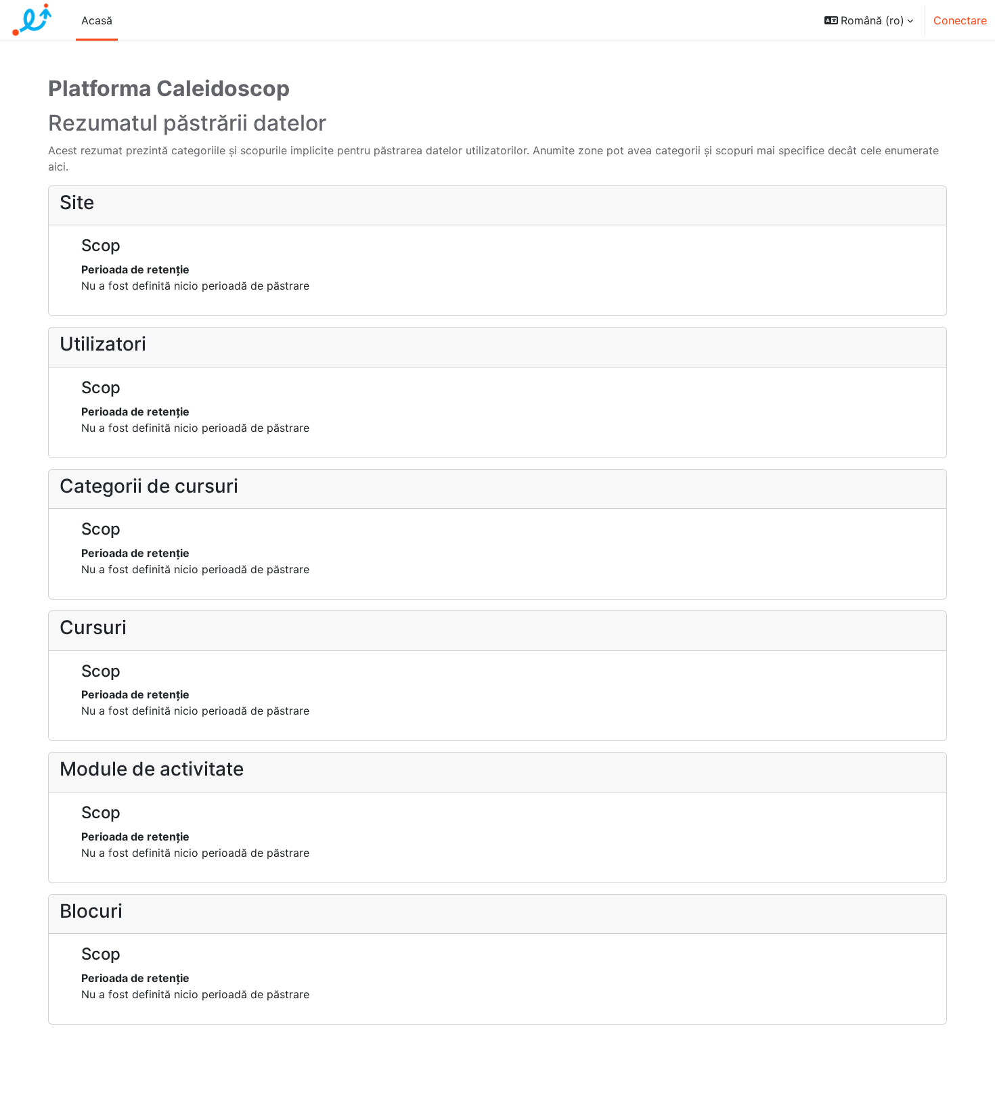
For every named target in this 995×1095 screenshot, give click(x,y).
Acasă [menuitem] (96, 20)
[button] (869, 20)
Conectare (960, 20)
